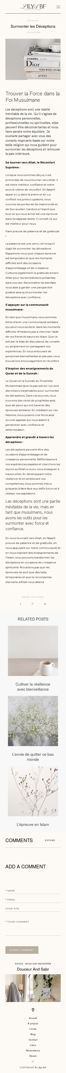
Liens (33, 1045)
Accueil (33, 1018)
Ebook (33, 1055)
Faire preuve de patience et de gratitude (32, 231)
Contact (33, 1039)
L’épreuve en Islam (33, 796)
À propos (33, 1023)
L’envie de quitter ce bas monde (33, 729)
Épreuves (33, 20)
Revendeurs (33, 1050)
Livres (32, 1028)
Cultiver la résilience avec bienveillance (33, 659)
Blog (33, 1034)
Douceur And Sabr (33, 969)
